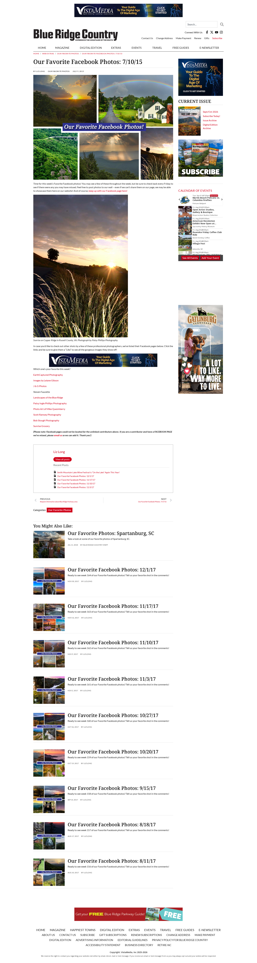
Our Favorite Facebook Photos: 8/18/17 (112, 824)
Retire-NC (164, 945)
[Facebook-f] (207, 32)
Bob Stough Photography (46, 420)
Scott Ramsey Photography (47, 414)
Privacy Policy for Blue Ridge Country (180, 940)
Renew (197, 38)
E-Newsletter (209, 47)
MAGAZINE (62, 47)
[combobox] (201, 24)
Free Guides (181, 47)
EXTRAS (116, 47)
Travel (157, 47)
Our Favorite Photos (68, 53)
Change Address (164, 38)
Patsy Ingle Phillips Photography (50, 403)
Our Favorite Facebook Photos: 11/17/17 (76, 480)
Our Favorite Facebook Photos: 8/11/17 (112, 861)
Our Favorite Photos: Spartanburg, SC (111, 533)
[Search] (221, 24)
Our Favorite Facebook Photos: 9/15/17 (112, 788)
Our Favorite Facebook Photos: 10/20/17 (113, 751)
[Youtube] (216, 32)
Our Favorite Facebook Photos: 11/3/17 (75, 487)
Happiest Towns (82, 930)
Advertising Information (94, 940)
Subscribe (217, 38)
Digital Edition (112, 930)
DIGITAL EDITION (91, 47)
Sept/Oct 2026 (210, 111)
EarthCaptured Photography (48, 374)
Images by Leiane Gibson (46, 380)
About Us (48, 935)
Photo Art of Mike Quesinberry (49, 408)
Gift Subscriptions (113, 935)
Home (42, 47)
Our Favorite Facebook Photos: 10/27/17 (113, 715)
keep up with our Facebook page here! (108, 190)
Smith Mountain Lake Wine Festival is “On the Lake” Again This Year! (88, 472)
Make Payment (183, 38)
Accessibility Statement (103, 945)
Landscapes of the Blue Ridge (48, 397)
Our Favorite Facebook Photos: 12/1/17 (75, 476)
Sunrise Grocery (41, 426)
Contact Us (147, 38)
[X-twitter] (211, 32)
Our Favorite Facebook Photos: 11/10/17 (76, 483)
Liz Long (59, 452)
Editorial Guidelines (133, 940)
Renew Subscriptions (146, 935)
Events (137, 47)
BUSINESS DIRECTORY (139, 945)
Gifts (206, 38)
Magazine (58, 930)
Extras (134, 930)
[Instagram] (221, 32)
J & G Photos (40, 386)
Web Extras (48, 53)
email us (58, 435)
